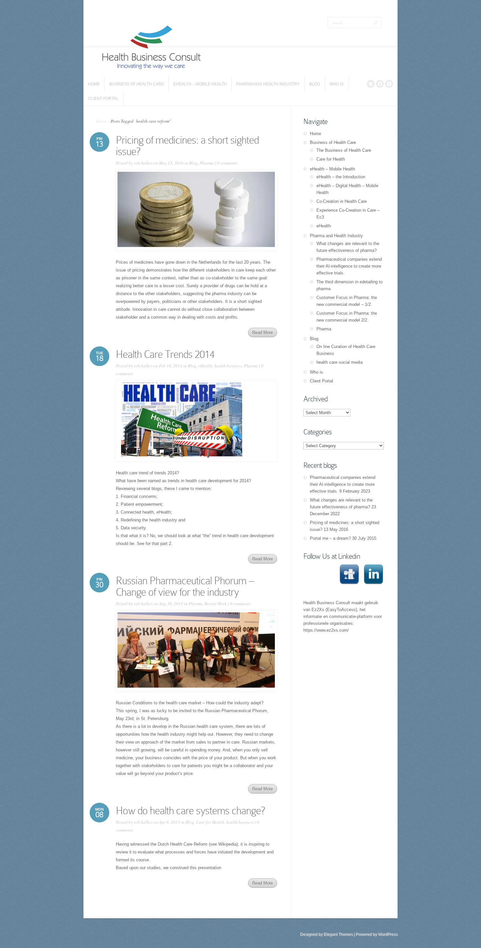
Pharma (207, 163)
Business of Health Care (333, 142)
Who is (316, 372)
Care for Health (210, 822)
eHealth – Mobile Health (332, 169)
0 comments (227, 163)
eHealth (205, 366)
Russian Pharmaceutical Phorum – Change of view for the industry (185, 586)
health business (228, 366)
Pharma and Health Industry (336, 235)
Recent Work (216, 603)
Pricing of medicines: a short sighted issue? (187, 145)
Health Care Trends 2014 (165, 354)
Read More (262, 332)
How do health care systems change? (190, 810)
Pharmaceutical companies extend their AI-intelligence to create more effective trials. (349, 266)
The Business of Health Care (343, 150)
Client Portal (321, 380)
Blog (193, 163)
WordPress (388, 934)
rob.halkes (143, 163)
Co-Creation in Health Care (341, 201)
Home (101, 121)
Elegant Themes (338, 934)
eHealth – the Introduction (340, 176)
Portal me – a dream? (330, 538)
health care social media (339, 362)
